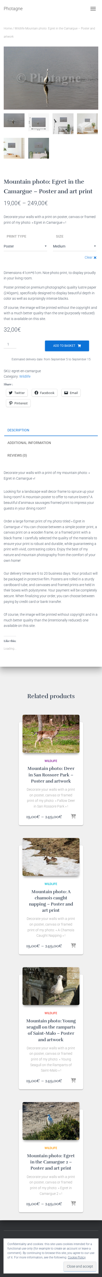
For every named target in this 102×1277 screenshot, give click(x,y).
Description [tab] (18, 430)
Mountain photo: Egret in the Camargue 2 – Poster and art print (51, 1162)
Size (59, 236)
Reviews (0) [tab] (17, 455)
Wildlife (20, 28)
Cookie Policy (77, 1257)
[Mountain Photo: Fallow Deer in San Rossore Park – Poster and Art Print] (51, 734)
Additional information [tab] (29, 443)
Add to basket (64, 345)
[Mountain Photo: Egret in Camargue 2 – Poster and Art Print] (51, 1121)
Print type (16, 236)
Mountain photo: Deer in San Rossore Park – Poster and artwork (51, 775)
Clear (89, 257)
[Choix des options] (73, 816)
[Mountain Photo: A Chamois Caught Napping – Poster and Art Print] (51, 857)
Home (8, 28)
